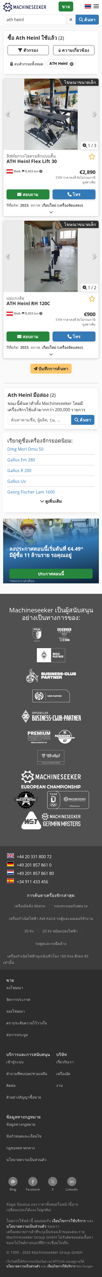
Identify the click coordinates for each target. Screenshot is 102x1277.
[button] (96, 6)
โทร (76, 194)
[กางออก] (51, 212)
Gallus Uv (16, 481)
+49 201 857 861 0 (34, 865)
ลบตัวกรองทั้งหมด (28, 63)
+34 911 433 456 (32, 882)
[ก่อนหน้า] (8, 114)
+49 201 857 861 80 (35, 873)
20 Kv (29, 930)
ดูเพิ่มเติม (53, 501)
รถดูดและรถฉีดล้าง (50, 943)
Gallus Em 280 (21, 460)
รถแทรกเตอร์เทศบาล (71, 905)
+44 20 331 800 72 (34, 857)
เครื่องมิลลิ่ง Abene (29, 905)
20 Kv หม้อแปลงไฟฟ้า (60, 930)
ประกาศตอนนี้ (51, 574)
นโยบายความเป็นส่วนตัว (23, 1266)
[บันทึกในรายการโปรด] (91, 156)
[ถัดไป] (94, 114)
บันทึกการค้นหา (52, 369)
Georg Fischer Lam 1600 (31, 492)
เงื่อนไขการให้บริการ (61, 1266)
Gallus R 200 (19, 470)
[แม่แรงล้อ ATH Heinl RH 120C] (51, 256)
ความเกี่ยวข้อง (75, 50)
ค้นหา (89, 19)
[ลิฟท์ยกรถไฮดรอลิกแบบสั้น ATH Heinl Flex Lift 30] (51, 114)
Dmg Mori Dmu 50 (25, 449)
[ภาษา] (88, 6)
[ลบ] (71, 20)
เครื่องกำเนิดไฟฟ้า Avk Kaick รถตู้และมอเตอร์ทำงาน (51, 918)
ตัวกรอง (30, 50)
